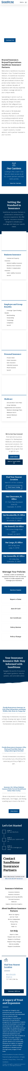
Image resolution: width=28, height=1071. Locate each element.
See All (9, 275)
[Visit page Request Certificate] (14, 618)
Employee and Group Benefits (14, 897)
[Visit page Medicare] (14, 385)
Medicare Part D (11, 412)
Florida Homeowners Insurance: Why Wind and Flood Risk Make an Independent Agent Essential (14, 749)
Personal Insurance (12, 354)
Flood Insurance (11, 367)
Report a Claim (14, 934)
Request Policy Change (14, 941)
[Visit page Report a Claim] (14, 599)
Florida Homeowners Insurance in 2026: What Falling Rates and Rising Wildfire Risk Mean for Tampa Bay (14, 709)
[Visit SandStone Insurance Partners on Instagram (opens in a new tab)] (12, 984)
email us (20, 878)
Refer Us (14, 926)
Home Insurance (11, 360)
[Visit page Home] (7, 2)
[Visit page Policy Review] (14, 627)
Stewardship (10, 318)
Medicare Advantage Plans (14, 410)
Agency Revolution (14, 1057)
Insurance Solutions (14, 892)
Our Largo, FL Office (14, 542)
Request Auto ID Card (14, 937)
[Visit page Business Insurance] (14, 241)
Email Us (9, 977)
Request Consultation (14, 946)
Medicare (8, 399)
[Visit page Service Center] (14, 590)
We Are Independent (14, 919)
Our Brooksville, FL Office (14, 515)
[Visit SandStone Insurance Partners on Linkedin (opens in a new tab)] (8, 984)
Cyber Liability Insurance (14, 273)
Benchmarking (11, 315)
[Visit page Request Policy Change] (14, 636)
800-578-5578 (10, 878)
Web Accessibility (14, 944)
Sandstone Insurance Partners (9, 713)
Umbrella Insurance (12, 365)
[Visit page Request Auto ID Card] (14, 608)
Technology (10, 320)
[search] (17, 2)
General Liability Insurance (14, 263)
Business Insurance (12, 255)
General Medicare (12, 415)
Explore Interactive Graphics (14, 904)
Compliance (10, 322)
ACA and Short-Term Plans (14, 402)
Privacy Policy (14, 921)
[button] (23, 2)
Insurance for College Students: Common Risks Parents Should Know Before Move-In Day (14, 789)
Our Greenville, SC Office (14, 556)
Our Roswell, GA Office (14, 526)
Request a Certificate (14, 939)
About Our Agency (14, 914)
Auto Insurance (11, 362)
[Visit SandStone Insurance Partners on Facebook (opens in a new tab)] (5, 984)
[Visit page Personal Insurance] (14, 340)
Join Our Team (14, 917)
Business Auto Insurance (14, 265)
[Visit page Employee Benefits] (14, 290)
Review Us (14, 924)
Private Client (11, 357)
